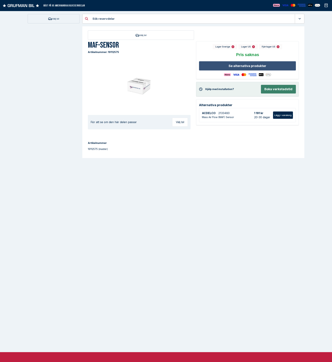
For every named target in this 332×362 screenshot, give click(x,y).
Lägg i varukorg (283, 115)
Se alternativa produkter (247, 66)
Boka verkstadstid (278, 89)
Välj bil (55, 18)
